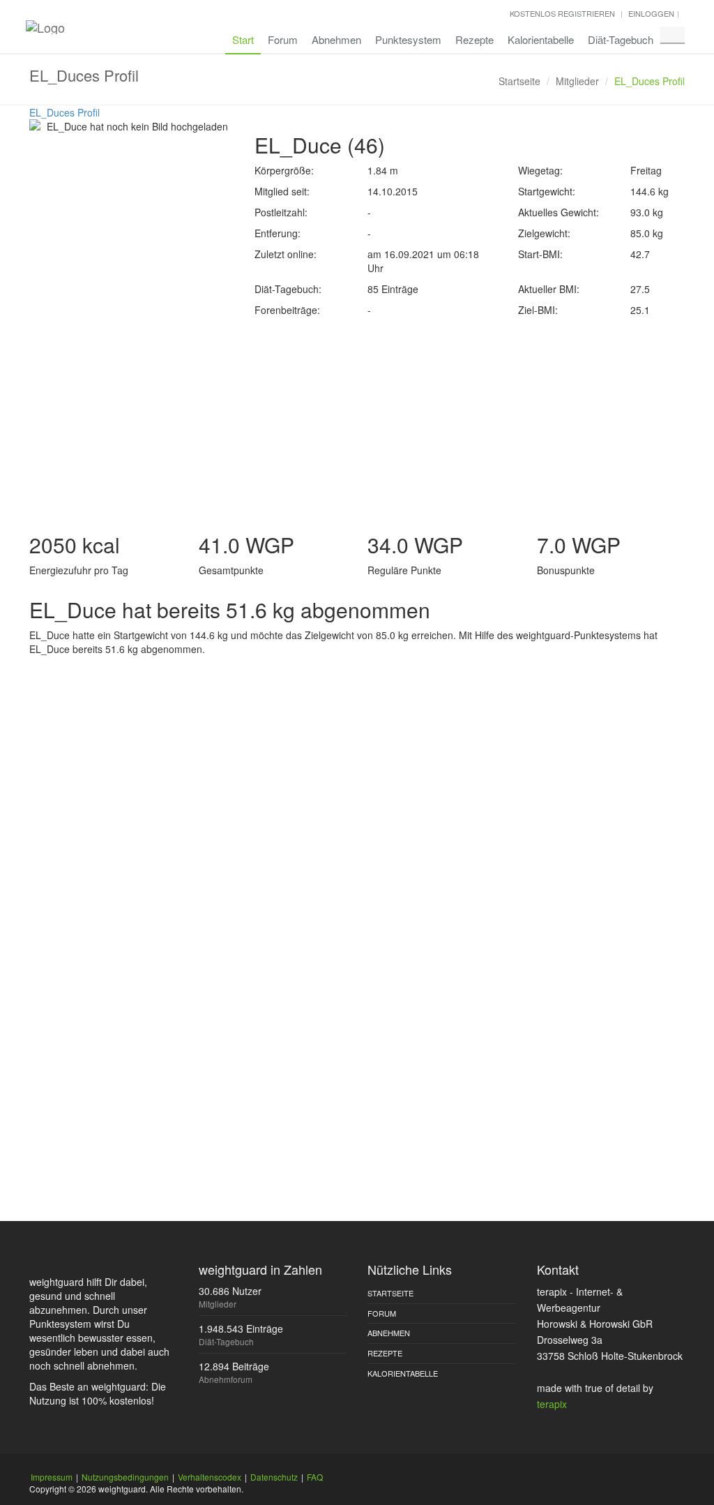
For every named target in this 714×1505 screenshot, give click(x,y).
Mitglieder (577, 81)
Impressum (52, 1477)
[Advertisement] (357, 421)
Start (243, 39)
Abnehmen (336, 39)
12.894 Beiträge (234, 1366)
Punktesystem (408, 39)
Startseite (519, 81)
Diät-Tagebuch (620, 39)
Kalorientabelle (541, 39)
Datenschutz (274, 1477)
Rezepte (474, 39)
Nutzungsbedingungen (125, 1477)
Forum (283, 39)
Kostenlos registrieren (562, 13)
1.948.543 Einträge (241, 1328)
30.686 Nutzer (230, 1291)
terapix (552, 1404)
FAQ (315, 1477)
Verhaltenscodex (209, 1477)
